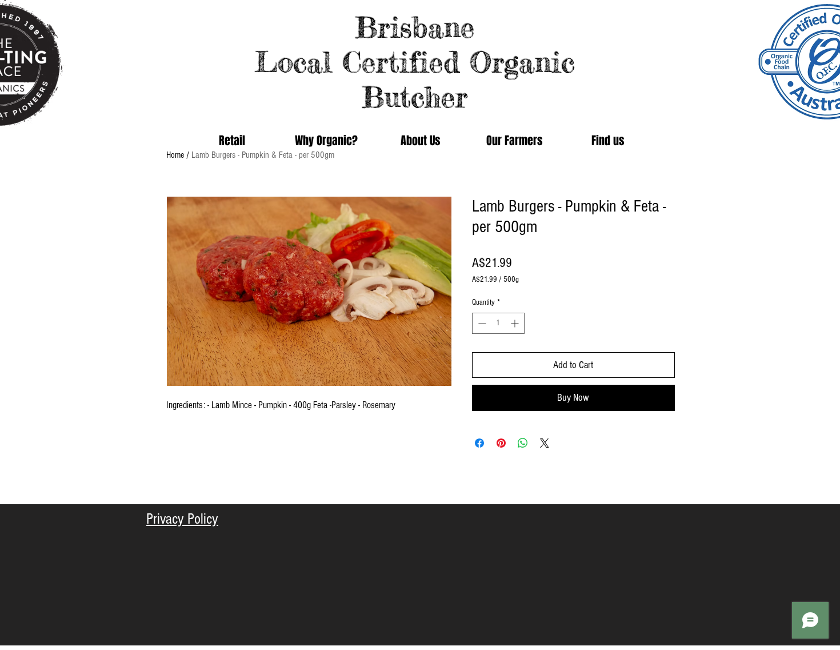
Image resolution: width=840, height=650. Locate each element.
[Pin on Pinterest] (501, 443)
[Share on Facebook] (479, 443)
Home (175, 155)
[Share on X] (544, 443)
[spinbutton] (498, 323)
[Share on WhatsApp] (523, 443)
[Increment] (516, 323)
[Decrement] (481, 323)
